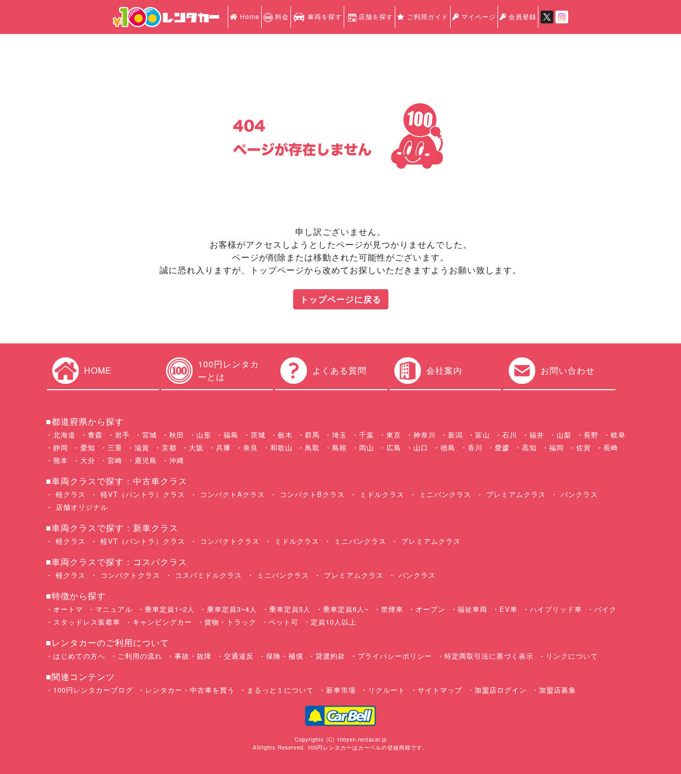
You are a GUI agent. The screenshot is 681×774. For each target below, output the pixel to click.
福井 (536, 435)
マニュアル (113, 609)
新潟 (455, 435)
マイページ (477, 16)
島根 (339, 447)
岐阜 (618, 435)
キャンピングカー (162, 622)
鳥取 (312, 447)
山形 (203, 435)
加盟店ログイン (501, 690)
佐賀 (583, 447)
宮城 (149, 435)
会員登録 (521, 16)
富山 (482, 435)
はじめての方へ (79, 656)
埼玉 (339, 435)
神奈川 (424, 435)
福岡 (556, 447)
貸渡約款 (330, 656)
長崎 (610, 447)
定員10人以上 (333, 622)
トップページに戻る (340, 299)
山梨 (564, 435)
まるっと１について (280, 690)
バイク (605, 609)
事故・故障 (193, 656)
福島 (230, 435)
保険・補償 (284, 656)
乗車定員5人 (290, 609)
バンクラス (578, 494)
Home (249, 16)
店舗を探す (376, 16)
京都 (169, 447)
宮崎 (114, 460)
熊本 (60, 460)
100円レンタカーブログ (93, 690)
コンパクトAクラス (231, 494)
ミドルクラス (380, 494)
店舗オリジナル (80, 507)
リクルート (386, 690)
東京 (393, 435)
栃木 (285, 435)
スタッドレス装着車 (86, 622)
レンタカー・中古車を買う (190, 690)
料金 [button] (281, 16)
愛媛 (502, 447)
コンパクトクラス (228, 541)
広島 (393, 447)
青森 (95, 435)
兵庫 (223, 447)
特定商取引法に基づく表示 (489, 656)
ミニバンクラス (444, 494)
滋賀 (142, 447)
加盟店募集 (557, 690)
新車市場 (341, 690)
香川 (475, 447)
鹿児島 (146, 460)
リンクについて (572, 656)
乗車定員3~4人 (232, 609)
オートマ (68, 609)
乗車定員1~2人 (170, 609)
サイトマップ (440, 690)
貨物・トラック (230, 622)
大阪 (196, 447)
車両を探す (323, 16)
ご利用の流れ (140, 656)
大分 (87, 460)
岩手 (122, 435)
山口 (420, 447)
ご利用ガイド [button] (427, 16)
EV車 (509, 609)
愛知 (87, 447)
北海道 (64, 435)
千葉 (366, 435)
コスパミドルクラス (207, 575)
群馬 (312, 435)
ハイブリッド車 (556, 609)
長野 (591, 435)
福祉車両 (472, 609)
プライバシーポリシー (395, 656)
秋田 (176, 435)
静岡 (60, 447)
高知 (529, 447)
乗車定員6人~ (346, 609)
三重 (114, 447)
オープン (430, 609)
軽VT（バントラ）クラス (141, 494)
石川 (509, 435)
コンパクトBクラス (311, 494)
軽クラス (69, 494)
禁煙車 (392, 609)
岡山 (366, 447)
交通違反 (239, 656)
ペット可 (283, 622)
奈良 (250, 447)
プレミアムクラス (515, 494)
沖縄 (176, 460)
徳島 (448, 447)
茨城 (258, 435)
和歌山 (281, 447)
